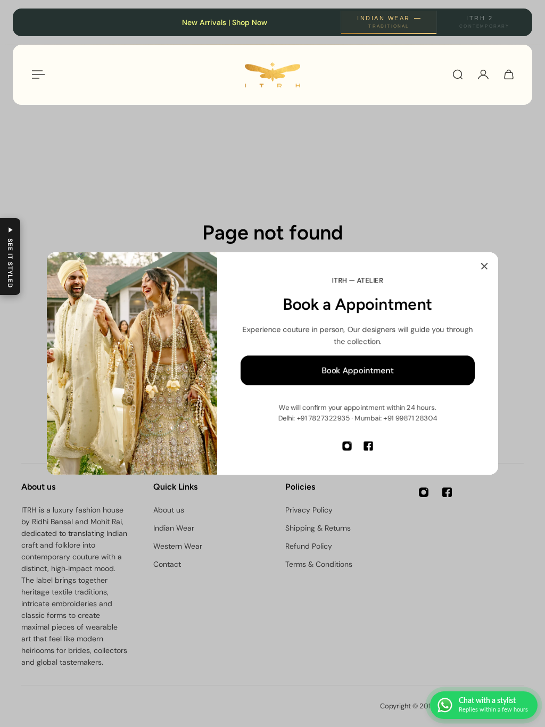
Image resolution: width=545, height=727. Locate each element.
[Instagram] (347, 446)
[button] (10, 256)
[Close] (484, 266)
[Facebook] (368, 446)
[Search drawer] (457, 74)
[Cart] (509, 74)
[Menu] (36, 74)
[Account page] (483, 74)
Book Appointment (358, 370)
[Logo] (272, 75)
